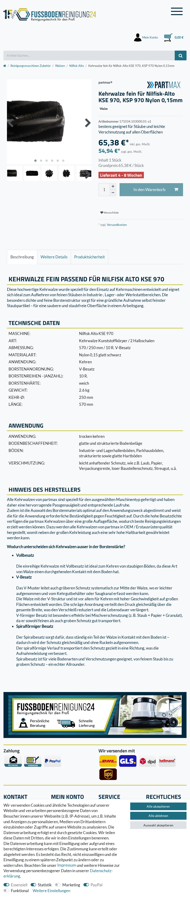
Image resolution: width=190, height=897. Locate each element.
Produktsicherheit (89, 256)
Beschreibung (22, 256)
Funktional (20, 890)
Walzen (60, 66)
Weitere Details (54, 256)
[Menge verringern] (113, 193)
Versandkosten (116, 225)
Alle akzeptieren (158, 806)
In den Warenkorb (149, 189)
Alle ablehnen (158, 816)
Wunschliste (111, 212)
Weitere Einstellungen (51, 890)
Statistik (45, 884)
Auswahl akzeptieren (158, 825)
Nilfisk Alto (76, 66)
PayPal (96, 884)
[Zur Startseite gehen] (4, 66)
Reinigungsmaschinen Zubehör (30, 66)
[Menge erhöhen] (113, 186)
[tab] (22, 257)
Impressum (66, 865)
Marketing (71, 884)
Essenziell (19, 884)
